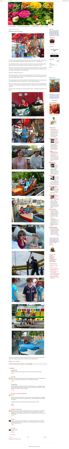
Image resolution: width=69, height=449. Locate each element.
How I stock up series (53, 267)
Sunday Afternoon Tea (12, 26)
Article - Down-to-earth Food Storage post (54, 272)
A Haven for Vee (53, 129)
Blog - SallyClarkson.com (53, 151)
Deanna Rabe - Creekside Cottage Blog (17, 393)
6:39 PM (12, 415)
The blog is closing (53, 210)
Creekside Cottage (53, 186)
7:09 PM (12, 424)
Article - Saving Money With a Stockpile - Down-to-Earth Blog (54, 277)
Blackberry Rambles (54, 138)
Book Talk (42, 26)
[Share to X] (29, 364)
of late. (56, 176)
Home (28, 437)
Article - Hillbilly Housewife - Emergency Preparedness (55, 274)
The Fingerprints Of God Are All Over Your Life (54, 153)
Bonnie (12, 376)
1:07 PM (12, 373)
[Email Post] (26, 363)
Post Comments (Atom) (17, 438)
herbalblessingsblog (53, 227)
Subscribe (54, 55)
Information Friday (56, 188)
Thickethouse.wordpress (15, 409)
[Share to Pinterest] (31, 364)
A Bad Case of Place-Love (54, 219)
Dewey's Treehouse (53, 194)
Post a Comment (12, 434)
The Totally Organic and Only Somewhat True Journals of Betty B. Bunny (54, 198)
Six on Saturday (56, 165)
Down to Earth (53, 209)
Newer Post (11, 437)
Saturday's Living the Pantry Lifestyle (24, 26)
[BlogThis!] (28, 364)
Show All (58, 235)
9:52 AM (12, 432)
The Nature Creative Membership (57, 140)
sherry (12, 428)
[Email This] (27, 364)
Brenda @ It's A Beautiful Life (53, 163)
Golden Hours (52, 218)
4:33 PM (12, 389)
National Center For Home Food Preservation (54, 270)
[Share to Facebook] (30, 364)
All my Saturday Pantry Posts (54, 266)
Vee (11, 419)
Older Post (45, 437)
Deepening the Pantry (35, 26)
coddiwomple (52, 175)
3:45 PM (12, 381)
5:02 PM (12, 405)
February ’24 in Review (54, 228)
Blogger (39, 446)
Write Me (46, 26)
